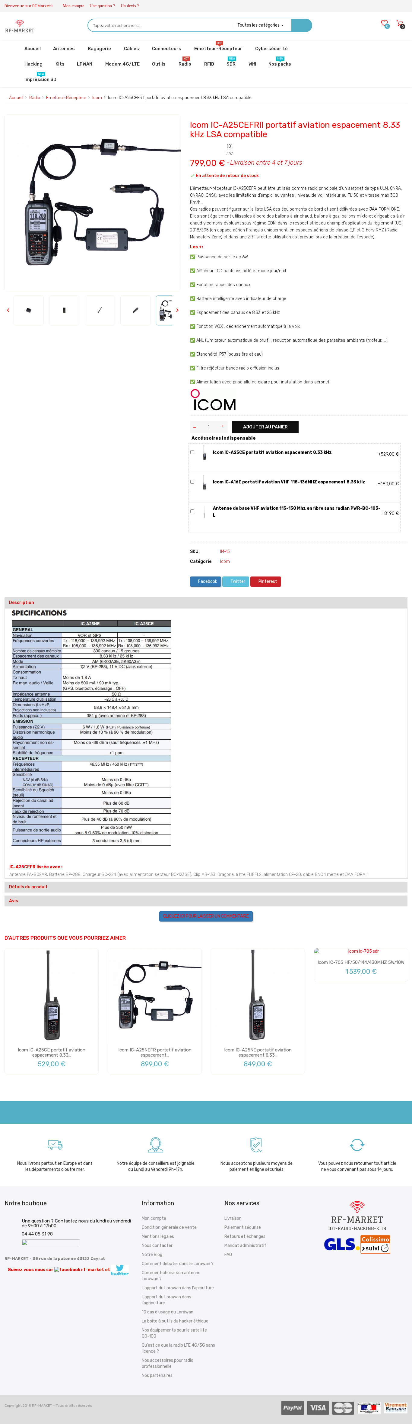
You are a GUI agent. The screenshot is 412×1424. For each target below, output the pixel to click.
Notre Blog (152, 1254)
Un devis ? (130, 6)
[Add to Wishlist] (14, 124)
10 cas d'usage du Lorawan (167, 1312)
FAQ (228, 1254)
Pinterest (267, 581)
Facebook (207, 581)
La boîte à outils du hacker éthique (175, 1321)
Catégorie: (201, 561)
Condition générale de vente (169, 1227)
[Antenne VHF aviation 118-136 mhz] (204, 511)
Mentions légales (158, 1236)
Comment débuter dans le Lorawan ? (178, 1263)
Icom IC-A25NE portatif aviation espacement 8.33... (258, 1052)
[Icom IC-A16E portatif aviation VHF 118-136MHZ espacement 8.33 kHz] (204, 482)
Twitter (237, 581)
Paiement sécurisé (242, 1227)
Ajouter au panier (265, 427)
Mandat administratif (245, 1245)
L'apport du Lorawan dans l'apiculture (178, 1287)
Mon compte (73, 6)
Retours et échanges (244, 1236)
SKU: (195, 551)
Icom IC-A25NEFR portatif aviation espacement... (155, 1052)
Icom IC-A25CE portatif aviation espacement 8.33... (51, 1052)
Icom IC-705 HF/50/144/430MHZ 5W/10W (361, 962)
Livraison (233, 1218)
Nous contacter (157, 1245)
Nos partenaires (157, 1375)
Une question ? (102, 6)
